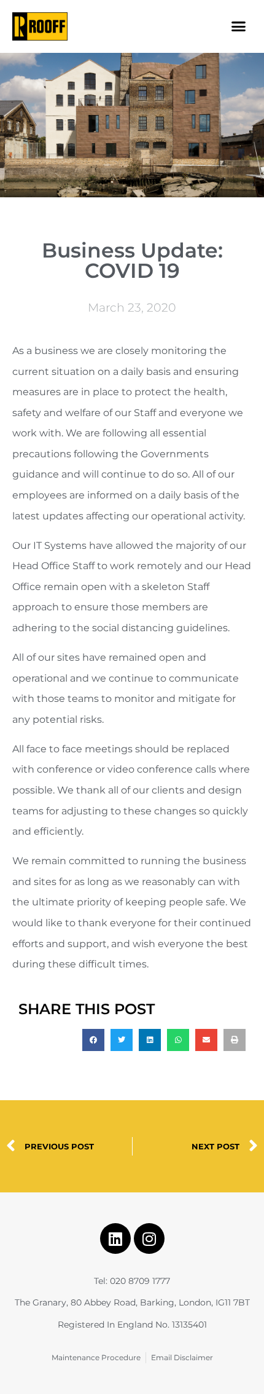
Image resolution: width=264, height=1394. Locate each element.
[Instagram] (149, 1238)
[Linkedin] (115, 1238)
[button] (238, 26)
